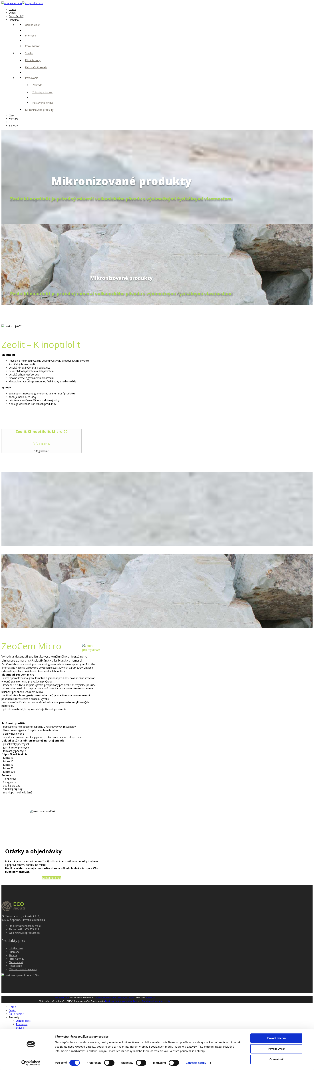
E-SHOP (13, 125)
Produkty (14, 19)
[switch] (109, 1063)
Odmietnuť (276, 1059)
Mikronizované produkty (39, 110)
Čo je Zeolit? (16, 16)
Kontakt (13, 118)
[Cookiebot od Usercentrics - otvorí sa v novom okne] (31, 1063)
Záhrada (37, 85)
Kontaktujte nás (51, 877)
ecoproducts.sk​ (62, 997)
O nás (12, 12)
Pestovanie (31, 78)
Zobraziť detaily (196, 1062)
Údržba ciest (32, 25)
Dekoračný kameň (36, 67)
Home (12, 9)
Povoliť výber (276, 1048)
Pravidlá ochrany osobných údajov (121, 1001)
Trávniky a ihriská (42, 92)
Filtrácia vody (33, 60)
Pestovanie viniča (42, 102)
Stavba (29, 53)
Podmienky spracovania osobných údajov (114, 997)
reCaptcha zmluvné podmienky (155, 1001)
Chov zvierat (32, 46)
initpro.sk (150, 997)
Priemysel (31, 35)
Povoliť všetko (276, 1038)
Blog (11, 115)
